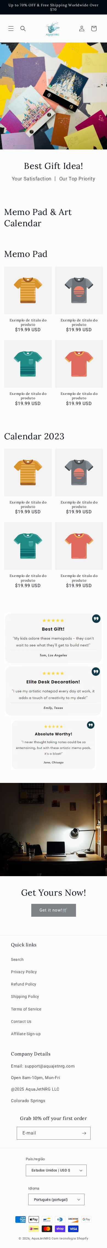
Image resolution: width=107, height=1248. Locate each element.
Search (17, 959)
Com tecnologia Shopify (70, 1238)
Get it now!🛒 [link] (54, 910)
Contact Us (21, 1021)
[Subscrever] (84, 1133)
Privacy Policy (24, 972)
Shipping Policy (25, 996)
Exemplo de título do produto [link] (28, 322)
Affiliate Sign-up (26, 1034)
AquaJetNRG (41, 1238)
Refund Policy (23, 984)
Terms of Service (26, 1009)
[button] (11, 28)
